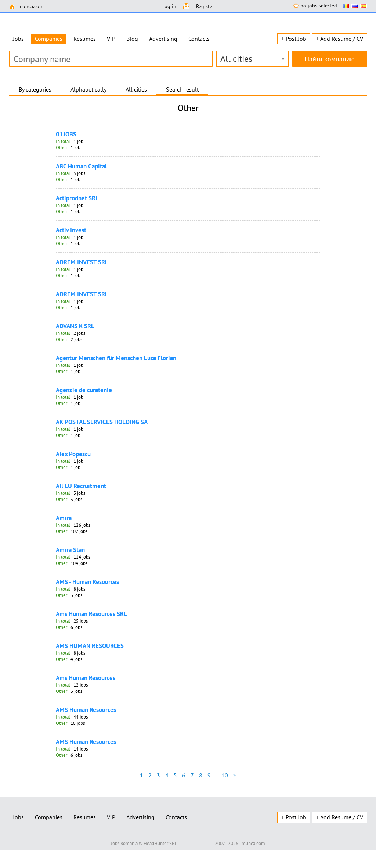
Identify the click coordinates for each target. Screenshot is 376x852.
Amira (64, 518)
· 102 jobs (71, 531)
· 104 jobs (71, 563)
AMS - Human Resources (87, 582)
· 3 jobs (70, 493)
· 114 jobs (73, 557)
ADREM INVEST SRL (82, 262)
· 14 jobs (72, 749)
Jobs (18, 38)
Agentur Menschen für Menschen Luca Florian (116, 358)
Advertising (163, 38)
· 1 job (69, 141)
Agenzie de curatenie (84, 390)
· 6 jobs (69, 627)
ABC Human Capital (81, 166)
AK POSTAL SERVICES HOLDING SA (102, 422)
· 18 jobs (70, 723)
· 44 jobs (72, 717)
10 (224, 775)
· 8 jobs (70, 589)
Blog (132, 38)
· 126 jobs (73, 525)
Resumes (84, 38)
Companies (48, 817)
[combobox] (252, 59)
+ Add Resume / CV (339, 38)
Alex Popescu (73, 454)
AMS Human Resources (86, 710)
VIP (111, 38)
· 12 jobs (72, 685)
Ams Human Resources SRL (91, 614)
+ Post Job (293, 38)
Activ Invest (71, 230)
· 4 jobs (69, 659)
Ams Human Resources (85, 678)
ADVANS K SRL (75, 326)
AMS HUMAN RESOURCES (90, 646)
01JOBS (66, 134)
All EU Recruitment (81, 486)
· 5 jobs (70, 173)
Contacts (199, 38)
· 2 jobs (70, 333)
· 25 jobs (72, 621)
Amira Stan (70, 550)
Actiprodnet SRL (77, 198)
